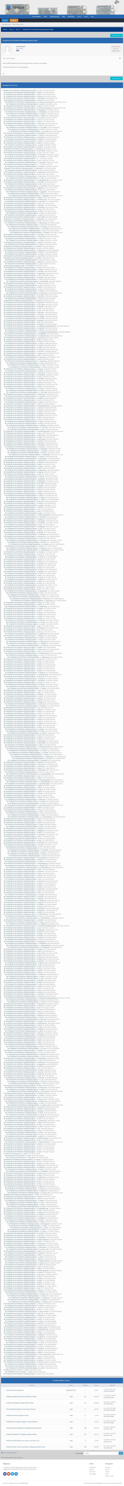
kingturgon (41, 910)
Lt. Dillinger (41, 316)
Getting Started (54, 16)
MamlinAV (41, 415)
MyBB (11, 1483)
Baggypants (41, 830)
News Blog (71, 16)
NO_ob (40, 489)
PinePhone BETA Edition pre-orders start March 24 (22, 1441)
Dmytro (42, 135)
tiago (39, 1043)
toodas (44, 1082)
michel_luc (43, 155)
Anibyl (40, 412)
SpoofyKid (42, 396)
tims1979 (40, 484)
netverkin (41, 314)
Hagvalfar (41, 324)
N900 (26, 1370)
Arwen (40, 727)
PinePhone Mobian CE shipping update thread (21, 1434)
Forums (107, 1467)
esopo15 (40, 1344)
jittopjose (41, 702)
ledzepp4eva (42, 110)
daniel (40, 143)
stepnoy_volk (42, 250)
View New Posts (6, 24)
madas (40, 667)
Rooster (42, 638)
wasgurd (40, 369)
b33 (39, 322)
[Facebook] (5, 1474)
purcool (40, 877)
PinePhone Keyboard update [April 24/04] (19, 1403)
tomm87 (43, 749)
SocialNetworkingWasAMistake (47, 326)
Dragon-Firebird (44, 1311)
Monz (40, 417)
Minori (40, 94)
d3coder (40, 414)
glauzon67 (41, 262)
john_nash (41, 123)
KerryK (41, 371)
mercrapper (41, 521)
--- (38, 158)
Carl (39, 1288)
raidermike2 (43, 900)
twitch (40, 386)
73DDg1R (40, 636)
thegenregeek (42, 1058)
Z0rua (40, 106)
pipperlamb (41, 480)
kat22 (111, 1404)
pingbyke (41, 519)
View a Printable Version (10, 1453)
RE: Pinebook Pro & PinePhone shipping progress (19, 92)
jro (41, 848)
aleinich (40, 710)
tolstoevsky (41, 349)
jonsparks (41, 320)
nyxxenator (43, 176)
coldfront (41, 493)
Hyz (39, 1097)
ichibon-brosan (42, 199)
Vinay (39, 377)
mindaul (40, 345)
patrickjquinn (42, 133)
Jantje (39, 100)
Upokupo (41, 410)
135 (85, 1447)
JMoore (42, 139)
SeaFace (42, 330)
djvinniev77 (41, 297)
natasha (40, 1278)
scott (39, 400)
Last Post (106, 1391)
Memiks (40, 986)
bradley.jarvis (42, 1062)
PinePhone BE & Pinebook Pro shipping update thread (23, 1428)
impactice (41, 937)
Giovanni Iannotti (43, 1362)
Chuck (40, 1146)
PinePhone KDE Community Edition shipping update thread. (25, 1447)
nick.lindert (41, 680)
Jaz (39, 776)
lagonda (43, 114)
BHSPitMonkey (42, 1023)
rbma (39, 283)
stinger (41, 922)
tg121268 (40, 1315)
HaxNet (40, 141)
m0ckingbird (98, 1483)
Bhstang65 (41, 98)
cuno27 (40, 721)
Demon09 (41, 676)
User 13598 (41, 953)
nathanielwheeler (43, 674)
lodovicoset (43, 704)
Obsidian (44, 227)
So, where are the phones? (12, 1154)
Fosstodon (92, 1474)
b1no (39, 1150)
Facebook (92, 1467)
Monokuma (44, 641)
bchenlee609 (44, 281)
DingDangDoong (43, 863)
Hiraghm (40, 608)
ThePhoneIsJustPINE (44, 431)
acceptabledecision (43, 180)
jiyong (40, 1163)
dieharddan (41, 445)
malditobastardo (44, 336)
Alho (41, 528)
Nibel (39, 739)
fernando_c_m (45, 293)
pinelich (42, 579)
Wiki (63, 16)
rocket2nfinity (44, 865)
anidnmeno (41, 994)
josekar (42, 1220)
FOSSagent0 (41, 375)
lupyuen (38, 1159)
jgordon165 (43, 634)
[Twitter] (12, 1474)
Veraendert (41, 552)
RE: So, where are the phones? (15, 1156)
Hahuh (44, 854)
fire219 (119, 1483)
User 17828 (41, 217)
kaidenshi (42, 673)
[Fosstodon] (16, 1474)
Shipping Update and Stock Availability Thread (21, 1396)
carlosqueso (41, 766)
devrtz (41, 238)
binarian (44, 453)
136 (85, 1428)
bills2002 (40, 307)
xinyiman (41, 351)
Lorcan (40, 717)
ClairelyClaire (42, 770)
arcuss (40, 268)
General (11, 29)
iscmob (44, 1048)
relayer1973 (41, 881)
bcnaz (40, 1331)
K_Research (41, 1167)
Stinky (40, 437)
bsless (40, 768)
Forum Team (109, 1476)
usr (40, 772)
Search (86, 16)
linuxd (40, 554)
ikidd (39, 1152)
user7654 (40, 234)
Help (92, 16)
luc (39, 509)
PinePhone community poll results (17, 1415)
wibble (44, 116)
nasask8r (40, 205)
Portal (79, 16)
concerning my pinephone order (14, 266)
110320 (40, 342)
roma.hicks (45, 645)
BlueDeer (43, 425)
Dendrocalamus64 (45, 747)
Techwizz (42, 318)
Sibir (39, 893)
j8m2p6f (42, 1253)
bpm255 (40, 1259)
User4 (40, 873)
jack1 (39, 355)
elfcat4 (41, 421)
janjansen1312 (71, 1390)
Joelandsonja (42, 1107)
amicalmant (41, 523)
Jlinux (39, 1011)
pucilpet (47, 754)
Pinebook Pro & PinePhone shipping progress (18, 149)
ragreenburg (43, 223)
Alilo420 (40, 828)
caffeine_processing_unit (47, 102)
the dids (40, 1072)
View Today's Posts (17, 24)
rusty (42, 655)
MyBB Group (24, 1483)
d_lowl (40, 1185)
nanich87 (40, 408)
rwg (39, 651)
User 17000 (41, 151)
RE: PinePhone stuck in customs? (15, 1372)
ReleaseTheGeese (43, 1138)
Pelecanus (42, 974)
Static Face (41, 562)
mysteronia (41, 394)
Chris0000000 (42, 334)
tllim (41, 125)
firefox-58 (41, 1074)
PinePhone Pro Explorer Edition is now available (21, 1422)
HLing (40, 906)
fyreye (40, 1039)
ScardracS (41, 844)
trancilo (40, 793)
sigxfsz (40, 464)
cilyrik (40, 567)
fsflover (40, 972)
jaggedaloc (41, 188)
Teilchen (40, 1109)
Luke (40, 90)
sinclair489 (41, 328)
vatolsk (40, 618)
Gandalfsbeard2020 (43, 406)
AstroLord (41, 1235)
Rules (45, 16)
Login (5, 20)
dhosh (40, 121)
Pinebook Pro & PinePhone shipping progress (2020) (19, 90)
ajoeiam (44, 688)
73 (85, 1403)
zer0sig (112, 1416)
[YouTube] (8, 1474)
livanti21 (40, 147)
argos (39, 433)
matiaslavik (43, 534)
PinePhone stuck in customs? (13, 1370)
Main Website (36, 16)
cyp (41, 525)
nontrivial (112, 1410)
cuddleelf (40, 398)
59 (85, 1434)
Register (14, 20)
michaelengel (42, 858)
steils (39, 951)
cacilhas (40, 1339)
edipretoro (41, 871)
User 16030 (41, 305)
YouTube (92, 1472)
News (17, 29)
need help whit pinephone (15, 1390)
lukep (41, 639)
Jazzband (43, 801)
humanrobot (42, 236)
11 (85, 1409)
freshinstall (31, 266)
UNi (39, 340)
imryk (40, 669)
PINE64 (5, 29)
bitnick (40, 492)
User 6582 (41, 118)
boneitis (42, 556)
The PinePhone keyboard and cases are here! (21, 1409)
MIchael (40, 96)
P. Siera (112, 1397)
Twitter (91, 1469)
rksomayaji (41, 207)
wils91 (41, 211)
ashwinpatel (20, 46)
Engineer (40, 472)
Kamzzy (40, 197)
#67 (120, 58)
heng (39, 92)
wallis (39, 807)
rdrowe (40, 682)
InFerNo (112, 1391)
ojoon (40, 575)
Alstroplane (32, 1157)
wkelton (40, 647)
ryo (111, 1441)
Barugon (40, 1290)
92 (85, 1396)
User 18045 (44, 392)
